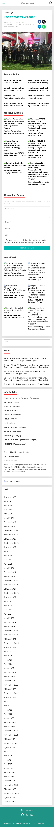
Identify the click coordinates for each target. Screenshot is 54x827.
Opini (10, 24)
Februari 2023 (10, 672)
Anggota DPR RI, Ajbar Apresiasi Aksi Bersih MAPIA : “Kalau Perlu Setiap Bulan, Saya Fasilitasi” (38, 105)
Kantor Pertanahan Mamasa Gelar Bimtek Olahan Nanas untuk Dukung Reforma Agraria (14, 132)
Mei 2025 (8, 560)
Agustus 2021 (10, 747)
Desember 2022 (11, 681)
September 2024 (11, 593)
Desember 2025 (11, 530)
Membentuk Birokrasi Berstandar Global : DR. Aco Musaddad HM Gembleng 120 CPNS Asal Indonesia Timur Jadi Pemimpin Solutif (39, 89)
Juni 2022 (8, 706)
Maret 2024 (9, 618)
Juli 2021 (7, 751)
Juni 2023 (8, 656)
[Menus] (4, 3)
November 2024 (11, 585)
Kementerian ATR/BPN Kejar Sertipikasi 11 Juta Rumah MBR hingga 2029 (14, 154)
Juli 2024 (7, 601)
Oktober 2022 (10, 689)
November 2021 (11, 735)
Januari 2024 (9, 626)
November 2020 (11, 785)
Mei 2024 (8, 610)
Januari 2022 (9, 726)
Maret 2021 (9, 768)
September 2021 (11, 743)
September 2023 (11, 643)
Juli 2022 (7, 701)
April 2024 (8, 614)
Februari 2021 (9, 772)
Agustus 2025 (10, 547)
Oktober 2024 (10, 589)
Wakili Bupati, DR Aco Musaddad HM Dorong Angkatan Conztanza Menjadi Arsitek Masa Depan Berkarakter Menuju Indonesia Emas (39, 81)
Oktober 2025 (10, 539)
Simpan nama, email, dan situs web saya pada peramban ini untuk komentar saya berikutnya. (25, 241)
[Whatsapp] (44, 27)
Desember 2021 (11, 731)
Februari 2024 (10, 622)
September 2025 (11, 543)
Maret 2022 (9, 718)
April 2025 (8, 564)
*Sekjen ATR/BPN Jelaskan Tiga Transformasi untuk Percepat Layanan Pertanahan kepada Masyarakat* (37, 134)
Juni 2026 (8, 505)
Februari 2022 (10, 722)
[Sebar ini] (39, 22)
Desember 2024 (11, 581)
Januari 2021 (9, 776)
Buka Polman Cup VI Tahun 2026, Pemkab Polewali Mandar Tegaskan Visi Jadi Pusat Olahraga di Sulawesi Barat (13, 105)
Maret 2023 (9, 668)
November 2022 (11, 685)
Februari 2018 (10, 801)
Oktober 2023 (10, 639)
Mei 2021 (8, 760)
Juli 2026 (7, 501)
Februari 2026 (10, 522)
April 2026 (8, 514)
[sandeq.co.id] (27, 3)
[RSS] (31, 814)
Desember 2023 (11, 631)
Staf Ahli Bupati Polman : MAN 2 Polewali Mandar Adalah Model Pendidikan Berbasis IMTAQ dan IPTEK (39, 97)
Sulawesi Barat (13, 26)
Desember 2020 (11, 781)
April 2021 (8, 764)
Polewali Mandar (28, 24)
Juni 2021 (8, 756)
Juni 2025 (8, 555)
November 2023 (11, 635)
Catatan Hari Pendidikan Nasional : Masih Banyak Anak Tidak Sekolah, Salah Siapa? (14, 97)
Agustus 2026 (10, 497)
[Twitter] (27, 814)
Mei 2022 (8, 710)
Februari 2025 (10, 572)
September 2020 (11, 793)
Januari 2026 (9, 526)
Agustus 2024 (10, 597)
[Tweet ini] (44, 22)
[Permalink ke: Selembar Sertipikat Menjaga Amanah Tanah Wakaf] (15, 165)
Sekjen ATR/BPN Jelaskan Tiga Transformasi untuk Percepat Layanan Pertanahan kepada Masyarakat (37, 156)
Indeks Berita (41, 823)
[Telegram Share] (39, 27)
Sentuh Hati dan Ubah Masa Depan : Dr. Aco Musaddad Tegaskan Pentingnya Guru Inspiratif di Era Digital (14, 89)
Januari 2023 (9, 676)
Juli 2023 (7, 651)
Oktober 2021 (10, 739)
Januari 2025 (9, 576)
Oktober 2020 (10, 789)
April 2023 (8, 664)
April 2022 (8, 714)
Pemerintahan (17, 24)
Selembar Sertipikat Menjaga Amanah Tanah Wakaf (15, 171)
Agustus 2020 (10, 797)
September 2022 (11, 693)
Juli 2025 (7, 551)
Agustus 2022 (10, 697)
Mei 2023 (8, 660)
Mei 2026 (8, 510)
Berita (6, 24)
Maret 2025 (9, 568)
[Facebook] (22, 814)
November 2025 (11, 535)
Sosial (6, 26)
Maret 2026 (9, 518)
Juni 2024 (8, 606)
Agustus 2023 (10, 647)
